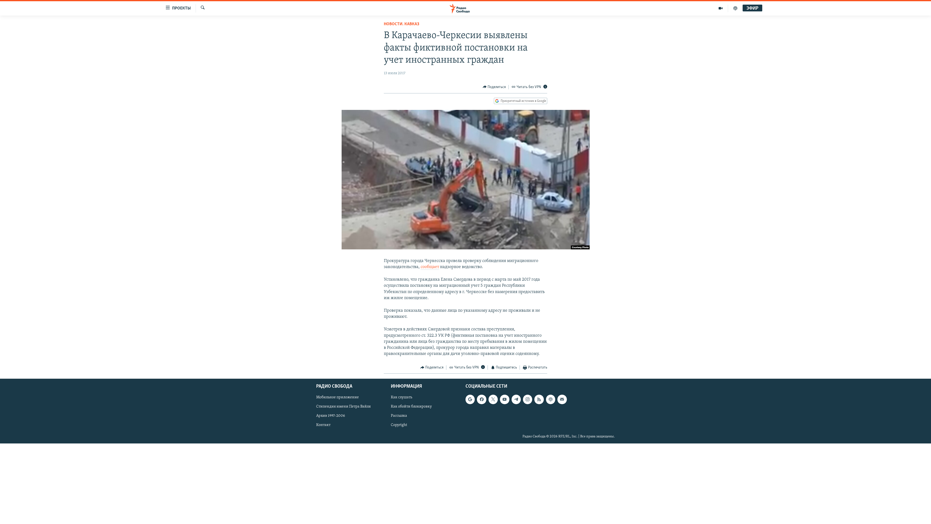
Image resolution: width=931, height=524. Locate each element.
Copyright (399, 425)
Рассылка (399, 416)
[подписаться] (562, 399)
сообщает (430, 267)
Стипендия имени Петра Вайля (343, 407)
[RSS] (539, 399)
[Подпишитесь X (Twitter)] (493, 399)
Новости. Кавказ (401, 24)
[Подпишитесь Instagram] (527, 399)
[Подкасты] (550, 399)
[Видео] (720, 8)
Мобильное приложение (337, 397)
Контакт (323, 425)
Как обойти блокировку (411, 407)
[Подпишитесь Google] (470, 399)
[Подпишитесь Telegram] (516, 399)
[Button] (494, 87)
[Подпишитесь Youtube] (504, 399)
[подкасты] (735, 8)
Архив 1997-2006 (330, 416)
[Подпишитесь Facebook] (481, 399)
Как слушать (401, 397)
